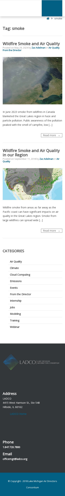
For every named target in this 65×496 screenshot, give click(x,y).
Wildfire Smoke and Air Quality (31, 43)
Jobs (12, 307)
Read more (52, 135)
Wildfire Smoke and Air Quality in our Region (31, 152)
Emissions (16, 281)
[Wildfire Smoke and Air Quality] (32, 81)
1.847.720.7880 (11, 447)
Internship (15, 300)
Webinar (15, 327)
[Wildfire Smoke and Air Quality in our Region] (32, 184)
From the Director (12, 50)
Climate (14, 268)
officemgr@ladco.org (15, 459)
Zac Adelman (39, 47)
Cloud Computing (20, 274)
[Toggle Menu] (52, 8)
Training (14, 320)
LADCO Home (18, 414)
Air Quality (54, 47)
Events (14, 287)
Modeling (15, 313)
